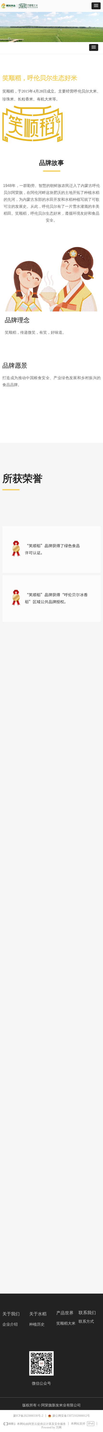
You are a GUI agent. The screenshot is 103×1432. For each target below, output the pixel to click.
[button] (96, 5)
